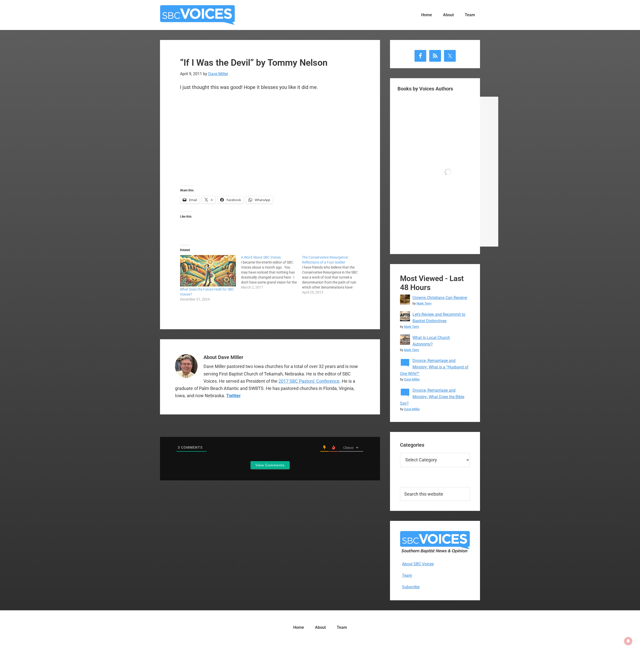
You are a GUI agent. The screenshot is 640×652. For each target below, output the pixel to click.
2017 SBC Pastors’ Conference (309, 381)
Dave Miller (412, 379)
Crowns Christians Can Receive (439, 297)
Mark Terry (424, 303)
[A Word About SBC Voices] (271, 272)
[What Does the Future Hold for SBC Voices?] (208, 271)
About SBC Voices (418, 564)
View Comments (270, 465)
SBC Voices (197, 15)
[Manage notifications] (628, 641)
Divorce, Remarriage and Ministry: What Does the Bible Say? (432, 397)
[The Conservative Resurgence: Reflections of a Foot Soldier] (332, 275)
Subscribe (411, 587)
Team (407, 575)
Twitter (233, 395)
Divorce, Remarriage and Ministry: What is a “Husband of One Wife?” (434, 367)
